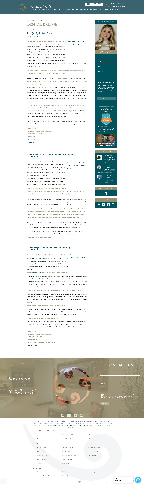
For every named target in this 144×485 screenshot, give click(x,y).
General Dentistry (42, 459)
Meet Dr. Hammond (68, 434)
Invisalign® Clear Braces (69, 455)
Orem (110, 423)
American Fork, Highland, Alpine (76, 425)
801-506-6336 (118, 6)
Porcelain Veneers (42, 463)
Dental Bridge (37, 272)
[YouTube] (104, 204)
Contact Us (91, 438)
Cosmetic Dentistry (71, 9)
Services (83, 9)
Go (124, 9)
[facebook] (108, 204)
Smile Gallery (41, 472)
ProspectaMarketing (101, 482)
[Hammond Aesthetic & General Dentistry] (35, 8)
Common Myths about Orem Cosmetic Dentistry (48, 247)
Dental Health (36, 36)
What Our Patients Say (43, 476)
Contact (118, 9)
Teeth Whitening (67, 459)
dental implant (50, 162)
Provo (103, 423)
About (60, 9)
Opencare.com (109, 131)
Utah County (53, 425)
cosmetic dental (41, 258)
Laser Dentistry (66, 463)
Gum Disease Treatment (95, 447)
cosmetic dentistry (60, 121)
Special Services (92, 455)
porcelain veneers (71, 312)
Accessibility (91, 472)
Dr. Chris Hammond (103, 126)
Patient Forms (66, 472)
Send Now (106, 99)
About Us (39, 438)
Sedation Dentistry (42, 455)
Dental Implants (37, 158)
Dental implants (35, 281)
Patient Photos (92, 9)
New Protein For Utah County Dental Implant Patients (51, 154)
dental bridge (45, 108)
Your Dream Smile (67, 438)
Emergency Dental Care (94, 451)
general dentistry (81, 98)
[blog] (99, 204)
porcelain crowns (32, 234)
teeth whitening (82, 294)
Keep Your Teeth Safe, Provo (39, 33)
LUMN (76, 482)
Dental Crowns (66, 451)
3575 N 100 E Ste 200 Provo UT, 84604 (26, 391)
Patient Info (104, 9)
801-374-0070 (32, 139)
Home (38, 434)
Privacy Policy (66, 476)
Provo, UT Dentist (30, 20)
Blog (112, 9)
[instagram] (113, 204)
